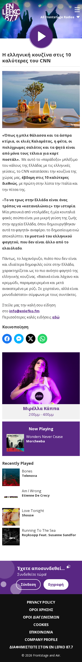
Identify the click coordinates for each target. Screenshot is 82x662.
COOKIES (41, 624)
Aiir (58, 655)
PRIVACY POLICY (41, 602)
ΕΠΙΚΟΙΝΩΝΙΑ (41, 632)
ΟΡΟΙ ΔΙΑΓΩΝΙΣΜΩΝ (41, 617)
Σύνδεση (28, 584)
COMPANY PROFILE (41, 639)
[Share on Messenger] (19, 339)
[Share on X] (30, 339)
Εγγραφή (56, 584)
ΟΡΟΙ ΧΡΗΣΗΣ (41, 609)
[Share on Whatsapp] (42, 339)
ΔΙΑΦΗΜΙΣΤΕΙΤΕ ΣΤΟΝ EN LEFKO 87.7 (41, 647)
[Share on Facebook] (7, 339)
